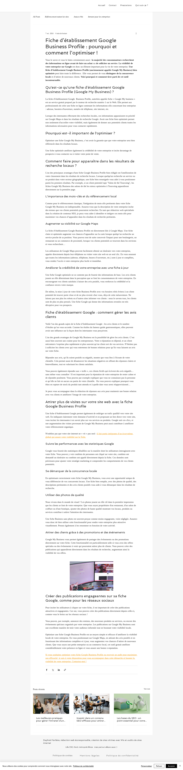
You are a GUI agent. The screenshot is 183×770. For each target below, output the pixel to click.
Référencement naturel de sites (57, 17)
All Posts (36, 17)
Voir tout (147, 689)
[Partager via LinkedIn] (59, 670)
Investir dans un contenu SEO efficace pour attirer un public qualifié (90, 719)
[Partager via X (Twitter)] (53, 670)
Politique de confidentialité (83, 766)
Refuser (159, 766)
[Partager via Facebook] (46, 670)
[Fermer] (180, 766)
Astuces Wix (78, 17)
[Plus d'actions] (136, 33)
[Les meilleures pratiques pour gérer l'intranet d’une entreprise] (51, 704)
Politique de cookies (62, 755)
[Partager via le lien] (65, 670)
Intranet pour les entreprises (99, 17)
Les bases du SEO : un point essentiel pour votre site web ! (131, 719)
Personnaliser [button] (146, 766)
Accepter (171, 766)
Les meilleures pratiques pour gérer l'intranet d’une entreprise (50, 719)
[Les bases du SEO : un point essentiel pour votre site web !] (132, 704)
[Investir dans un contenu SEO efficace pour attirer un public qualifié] (92, 704)
